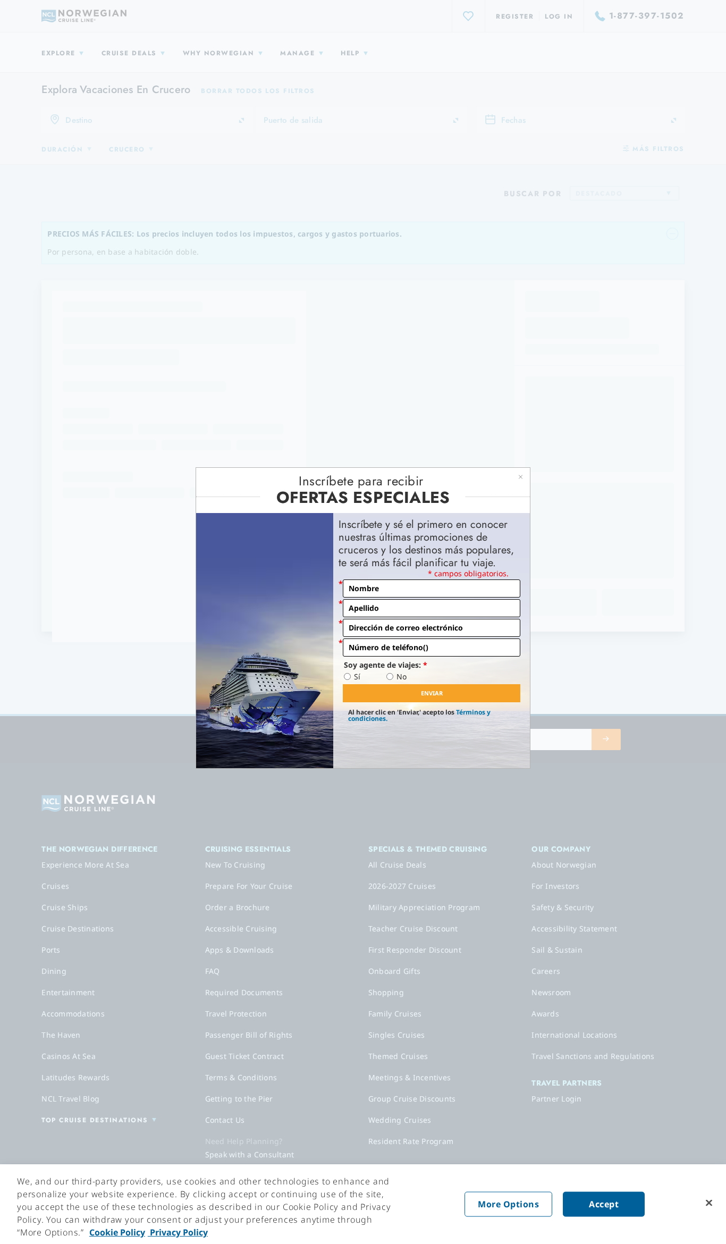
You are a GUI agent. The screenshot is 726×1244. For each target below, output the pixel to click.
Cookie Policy (117, 1232)
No (401, 677)
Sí (357, 677)
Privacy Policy (178, 1232)
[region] (363, 1204)
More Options (508, 1204)
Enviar (432, 693)
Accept (604, 1204)
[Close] (709, 1203)
